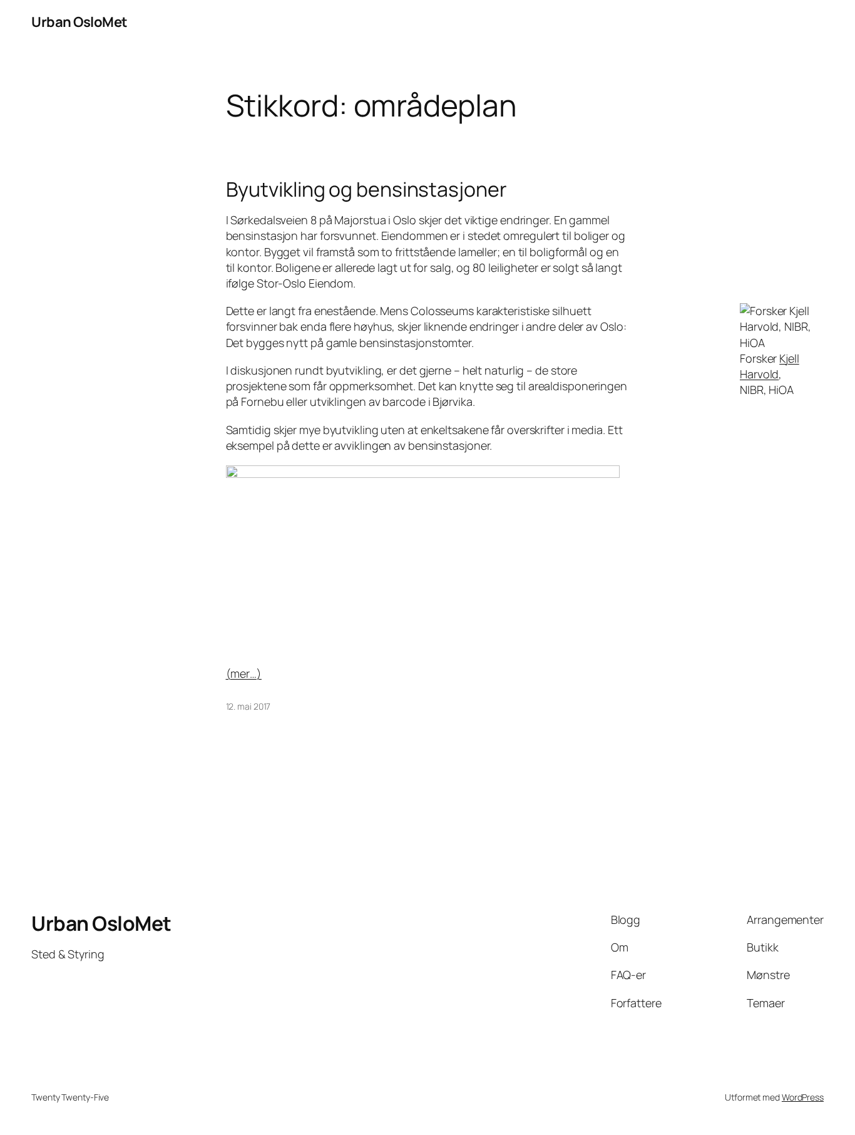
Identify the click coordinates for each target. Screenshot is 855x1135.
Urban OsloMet (79, 22)
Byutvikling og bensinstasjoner (366, 189)
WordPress (803, 1097)
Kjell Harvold (769, 366)
